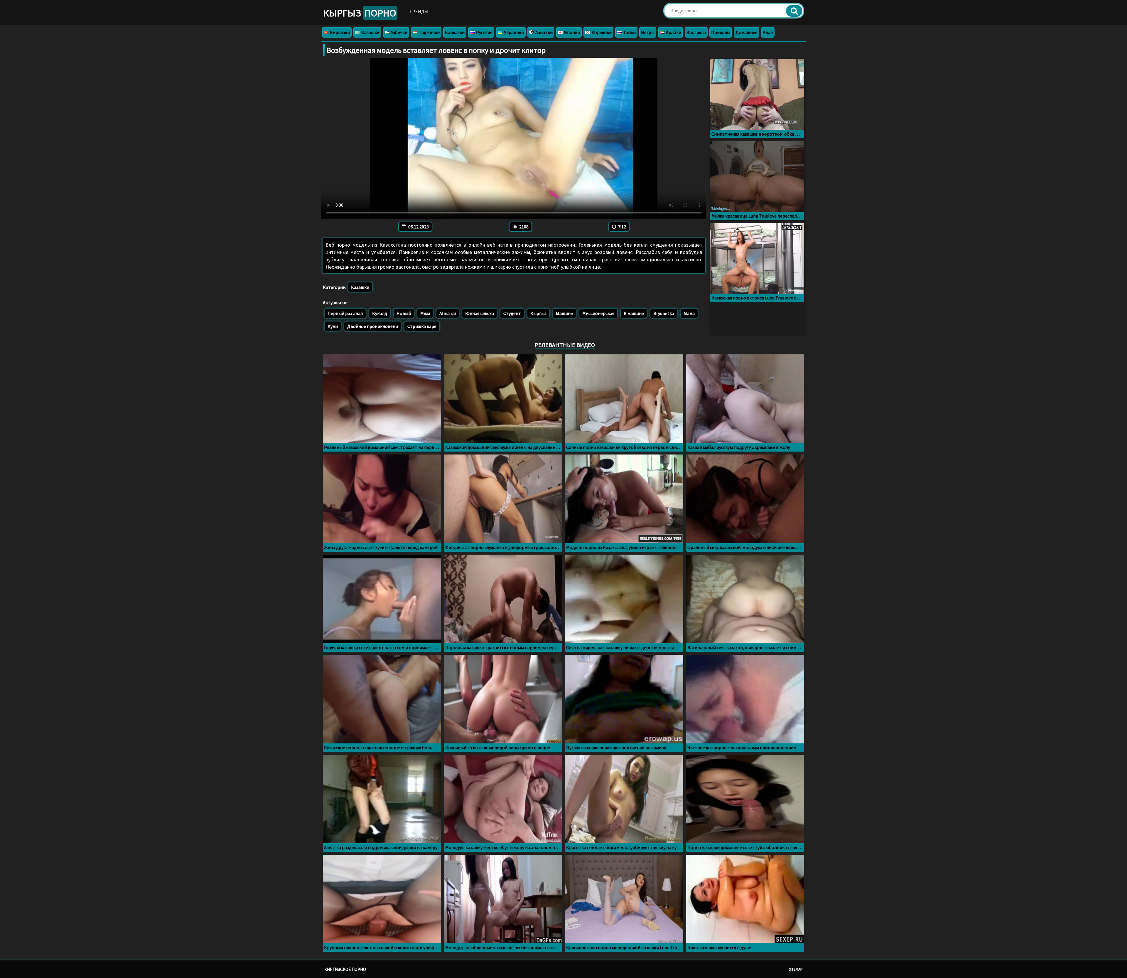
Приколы (720, 32)
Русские (483, 32)
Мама (689, 313)
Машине (564, 313)
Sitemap (796, 969)
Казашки (369, 32)
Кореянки (601, 32)
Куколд (379, 313)
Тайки (629, 32)
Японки (571, 32)
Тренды (418, 11)
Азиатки (543, 32)
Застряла (696, 32)
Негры (647, 32)
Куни (333, 326)
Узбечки (398, 32)
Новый (404, 313)
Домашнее (746, 32)
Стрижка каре (421, 326)
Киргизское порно (345, 969)
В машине (634, 313)
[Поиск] (794, 11)
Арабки (673, 32)
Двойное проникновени (372, 326)
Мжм (425, 313)
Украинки (513, 32)
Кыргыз (359, 13)
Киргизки (339, 32)
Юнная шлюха (479, 313)
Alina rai (447, 313)
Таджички (429, 32)
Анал (768, 32)
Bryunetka (663, 313)
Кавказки (455, 32)
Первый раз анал (345, 313)
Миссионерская (598, 313)
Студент (512, 313)
